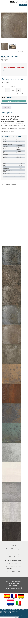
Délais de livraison (14, 556)
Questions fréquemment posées (14, 549)
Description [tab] (6, 108)
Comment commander (14, 554)
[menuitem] (6, 596)
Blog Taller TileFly (13, 583)
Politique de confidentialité (13, 588)
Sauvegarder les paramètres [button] (7, 617)
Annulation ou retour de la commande (14, 550)
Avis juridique (13, 585)
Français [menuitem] (14, 598)
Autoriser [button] (17, 617)
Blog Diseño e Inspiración (13, 581)
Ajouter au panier (14, 101)
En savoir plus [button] (14, 611)
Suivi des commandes (14, 552)
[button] (2, 613)
